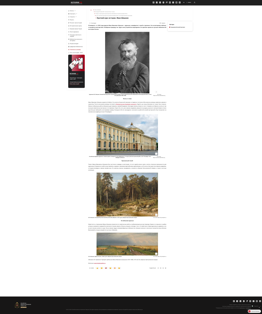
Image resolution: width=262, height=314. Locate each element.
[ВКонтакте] (160, 2)
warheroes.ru (242, 308)
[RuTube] (166, 2)
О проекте (249, 309)
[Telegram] (157, 2)
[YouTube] (170, 2)
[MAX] (153, 2)
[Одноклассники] (173, 2)
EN (183, 2)
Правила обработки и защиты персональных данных (240, 304)
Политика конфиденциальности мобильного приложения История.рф (236, 306)
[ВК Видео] (163, 2)
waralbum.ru (248, 308)
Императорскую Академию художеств (126, 104)
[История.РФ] (76, 2)
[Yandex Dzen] (176, 2)
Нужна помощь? (255, 311)
